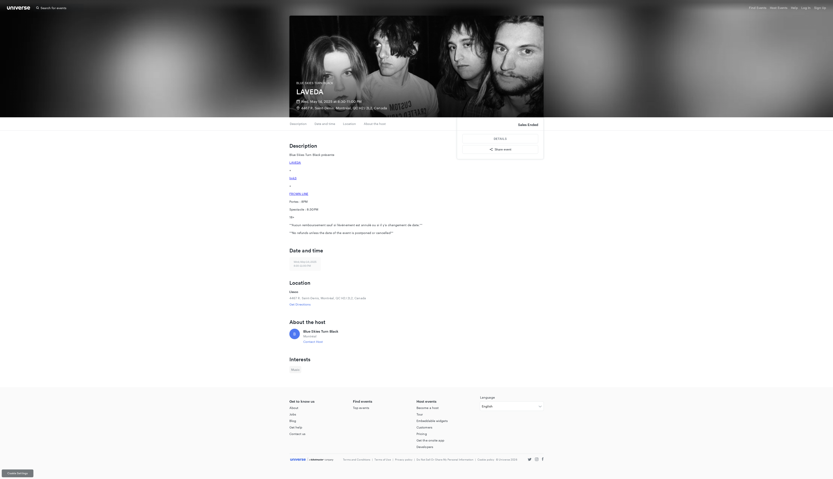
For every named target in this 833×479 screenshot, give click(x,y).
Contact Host (313, 341)
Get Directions (300, 304)
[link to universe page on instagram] (536, 460)
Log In (806, 8)
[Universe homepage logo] (18, 8)
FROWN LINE (298, 194)
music (295, 369)
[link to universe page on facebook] (543, 460)
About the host (375, 124)
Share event (503, 149)
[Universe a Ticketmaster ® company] (311, 460)
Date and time (325, 124)
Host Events (778, 8)
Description (298, 124)
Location (349, 124)
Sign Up (820, 8)
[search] (37, 8)
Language (487, 397)
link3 (293, 178)
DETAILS (500, 139)
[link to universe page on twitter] (529, 460)
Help (794, 8)
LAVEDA (295, 162)
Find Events (757, 8)
